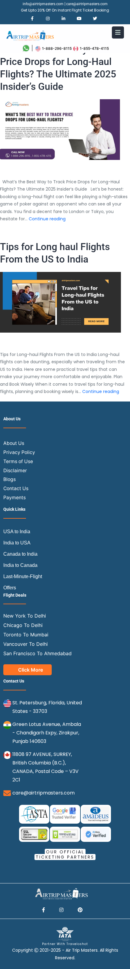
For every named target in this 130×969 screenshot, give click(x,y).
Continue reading (47, 219)
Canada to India (20, 554)
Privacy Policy (19, 452)
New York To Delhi (24, 616)
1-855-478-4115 (94, 48)
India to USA (17, 542)
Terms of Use (18, 461)
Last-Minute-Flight (22, 576)
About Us (13, 443)
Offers (9, 587)
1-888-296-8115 (57, 48)
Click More (30, 670)
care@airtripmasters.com (87, 4)
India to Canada (20, 565)
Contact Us (15, 488)
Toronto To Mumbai (25, 635)
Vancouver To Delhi (25, 644)
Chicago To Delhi (23, 625)
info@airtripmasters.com (43, 4)
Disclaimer (15, 470)
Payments (14, 497)
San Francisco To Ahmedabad (37, 653)
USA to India (16, 531)
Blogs (9, 479)
